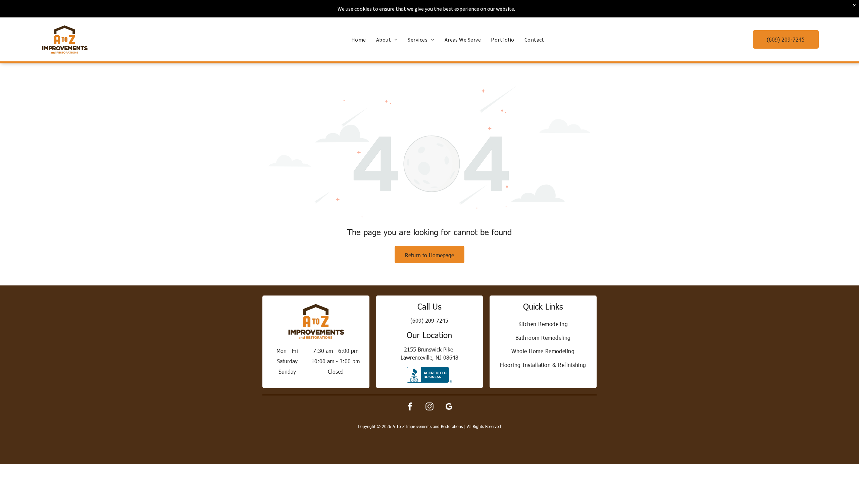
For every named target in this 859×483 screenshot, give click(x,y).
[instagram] (429, 407)
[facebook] (410, 407)
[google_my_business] (449, 407)
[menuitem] (358, 40)
